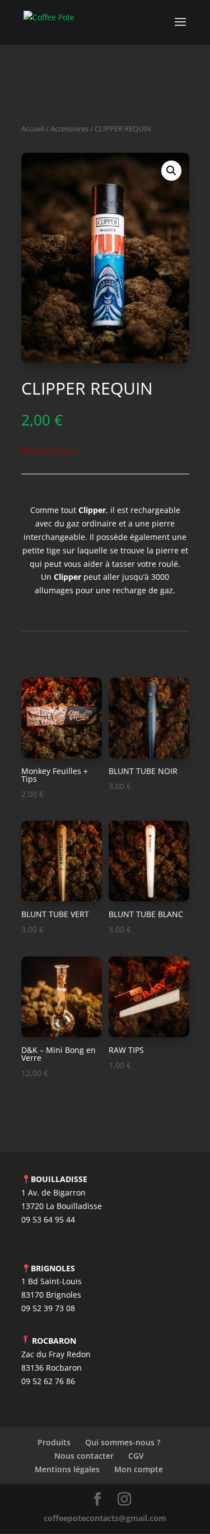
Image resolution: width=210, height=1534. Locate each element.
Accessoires (69, 128)
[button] (171, 171)
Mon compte (138, 1469)
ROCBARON (54, 1340)
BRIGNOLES (53, 1268)
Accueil (32, 128)
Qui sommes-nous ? (122, 1442)
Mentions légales (67, 1469)
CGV (136, 1455)
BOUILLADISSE (59, 1179)
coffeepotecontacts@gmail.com (105, 1518)
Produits (54, 1442)
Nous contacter (84, 1455)
